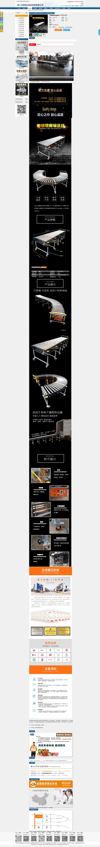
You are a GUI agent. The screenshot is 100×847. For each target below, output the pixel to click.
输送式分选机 (21, 82)
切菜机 (72, 5)
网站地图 (46, 844)
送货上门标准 (38, 762)
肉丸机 (66, 5)
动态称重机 (22, 96)
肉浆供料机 (22, 53)
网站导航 (82, 1)
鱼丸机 (69, 5)
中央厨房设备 (35, 13)
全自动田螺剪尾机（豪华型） (39, 725)
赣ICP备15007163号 (53, 844)
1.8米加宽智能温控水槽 (38, 727)
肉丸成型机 (77, 5)
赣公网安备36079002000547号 (63, 844)
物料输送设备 (41, 13)
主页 (31, 13)
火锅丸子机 (82, 5)
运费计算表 (44, 762)
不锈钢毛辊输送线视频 (45, 81)
